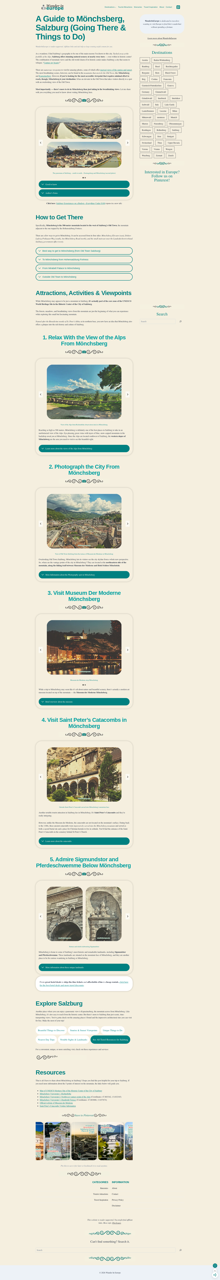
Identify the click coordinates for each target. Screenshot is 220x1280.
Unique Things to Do (112, 1030)
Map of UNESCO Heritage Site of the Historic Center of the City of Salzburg (71, 1090)
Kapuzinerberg (45, 76)
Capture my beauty (51, 62)
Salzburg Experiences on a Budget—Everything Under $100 (80, 203)
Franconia (167, 79)
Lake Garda (169, 104)
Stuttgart (170, 136)
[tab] (83, 177)
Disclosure (116, 1222)
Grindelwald (147, 98)
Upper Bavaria (174, 142)
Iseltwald (145, 104)
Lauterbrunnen (148, 111)
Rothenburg (161, 130)
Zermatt (159, 155)
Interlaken (176, 98)
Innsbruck (162, 98)
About (161, 7)
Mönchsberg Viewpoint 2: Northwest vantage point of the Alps (65, 1096)
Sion (159, 136)
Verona (145, 149)
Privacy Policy (118, 1199)
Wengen (169, 149)
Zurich (171, 155)
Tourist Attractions (125, 7)
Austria (145, 60)
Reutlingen (146, 130)
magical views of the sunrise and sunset (116, 69)
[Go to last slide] (41, 143)
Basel (157, 66)
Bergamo (145, 72)
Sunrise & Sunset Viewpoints (83, 1030)
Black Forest (170, 72)
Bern (157, 72)
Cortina (154, 79)
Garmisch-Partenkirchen (151, 85)
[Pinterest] (178, 7)
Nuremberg (158, 123)
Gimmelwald (160, 91)
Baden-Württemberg (162, 60)
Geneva (170, 85)
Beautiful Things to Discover (51, 1030)
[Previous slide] (41, 524)
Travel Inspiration (151, 7)
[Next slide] (128, 143)
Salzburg (175, 130)
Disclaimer (116, 1205)
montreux (161, 117)
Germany (145, 91)
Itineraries (138, 7)
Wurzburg (146, 155)
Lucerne (163, 111)
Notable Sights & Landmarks (73, 1039)
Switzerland (147, 142)
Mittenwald (146, 117)
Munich (174, 117)
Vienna (157, 149)
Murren (145, 123)
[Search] (180, 321)
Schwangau (146, 136)
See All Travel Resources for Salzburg (110, 1039)
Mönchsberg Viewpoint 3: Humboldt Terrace (58, 1099)
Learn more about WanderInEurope (162, 38)
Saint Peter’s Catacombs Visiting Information (58, 1106)
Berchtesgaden (172, 66)
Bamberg (145, 66)
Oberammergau (175, 123)
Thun (159, 142)
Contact (169, 7)
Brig (144, 79)
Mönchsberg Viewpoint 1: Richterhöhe (55, 1093)
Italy (157, 104)
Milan (174, 111)
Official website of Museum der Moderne (56, 1102)
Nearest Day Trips (46, 1039)
